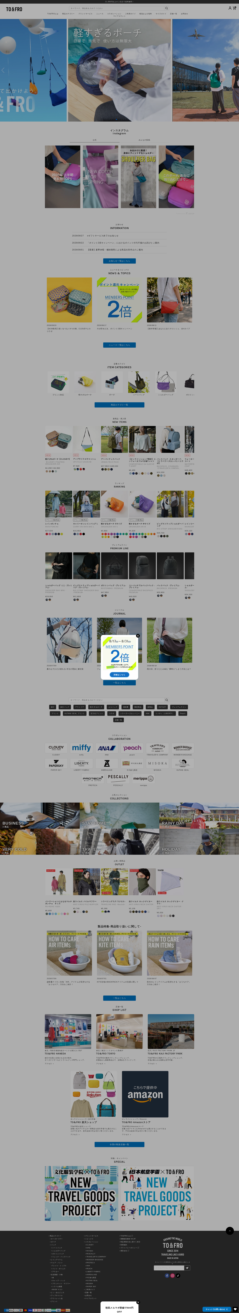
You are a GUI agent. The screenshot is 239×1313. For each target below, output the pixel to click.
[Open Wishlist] (235, 1309)
